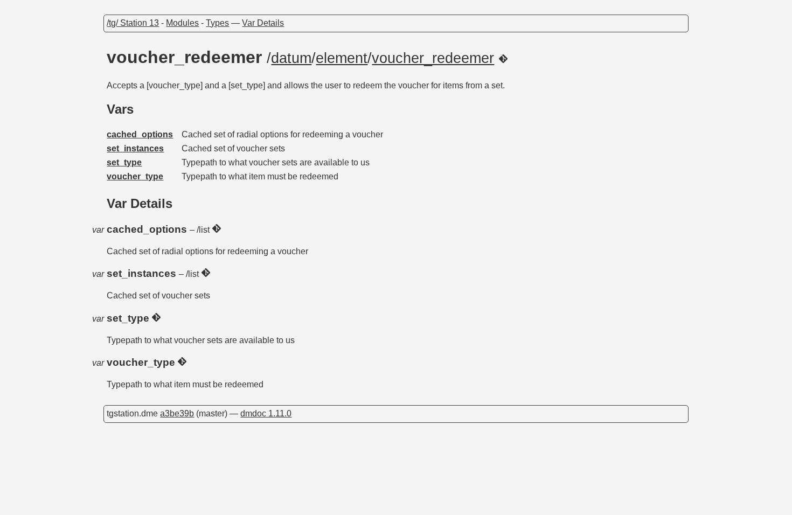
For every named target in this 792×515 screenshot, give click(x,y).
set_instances (135, 148)
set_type (124, 162)
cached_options (140, 134)
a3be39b (177, 413)
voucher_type (135, 176)
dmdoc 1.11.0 (265, 413)
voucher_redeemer (433, 58)
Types (217, 22)
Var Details (263, 22)
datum (291, 58)
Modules (182, 22)
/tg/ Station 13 (133, 22)
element (341, 58)
